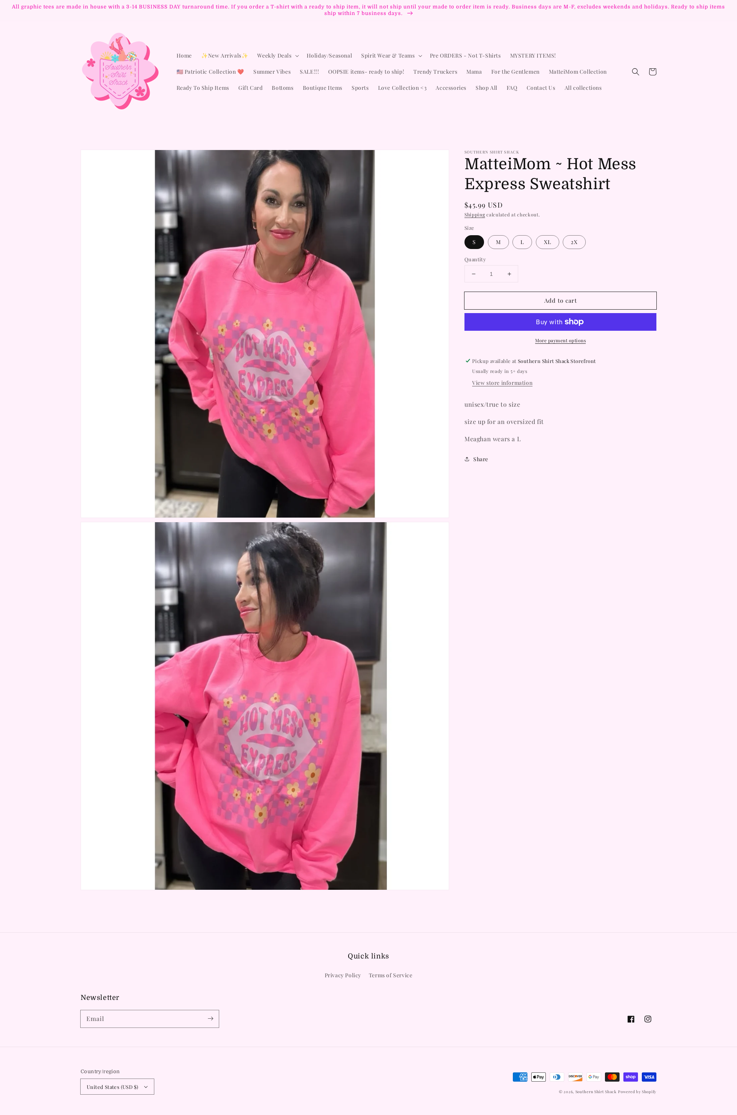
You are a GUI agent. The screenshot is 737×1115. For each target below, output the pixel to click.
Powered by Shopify (637, 1091)
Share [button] (480, 458)
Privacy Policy (343, 975)
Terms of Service (391, 975)
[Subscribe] (210, 1018)
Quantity (475, 259)
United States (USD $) (112, 1087)
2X (574, 242)
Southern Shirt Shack (596, 1091)
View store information (502, 382)
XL (547, 242)
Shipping (474, 214)
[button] (635, 71)
